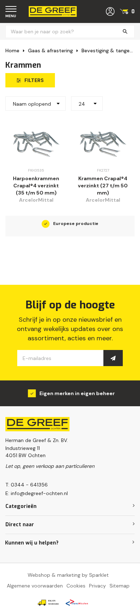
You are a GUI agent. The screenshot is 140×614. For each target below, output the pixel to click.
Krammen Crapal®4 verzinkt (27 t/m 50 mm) (103, 185)
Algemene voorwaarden (35, 585)
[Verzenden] (113, 358)
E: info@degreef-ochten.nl (36, 493)
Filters (34, 80)
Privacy (97, 585)
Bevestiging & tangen (106, 50)
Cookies (75, 585)
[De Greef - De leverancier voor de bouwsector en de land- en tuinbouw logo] (53, 11)
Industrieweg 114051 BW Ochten (25, 452)
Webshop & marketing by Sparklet (68, 575)
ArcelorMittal (36, 200)
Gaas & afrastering (50, 50)
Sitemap (119, 585)
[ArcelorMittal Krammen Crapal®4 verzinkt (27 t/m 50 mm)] (103, 144)
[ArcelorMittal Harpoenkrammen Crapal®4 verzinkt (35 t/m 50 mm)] (36, 144)
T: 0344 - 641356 (26, 484)
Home (12, 50)
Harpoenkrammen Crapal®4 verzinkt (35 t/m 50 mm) (36, 185)
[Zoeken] (125, 31)
